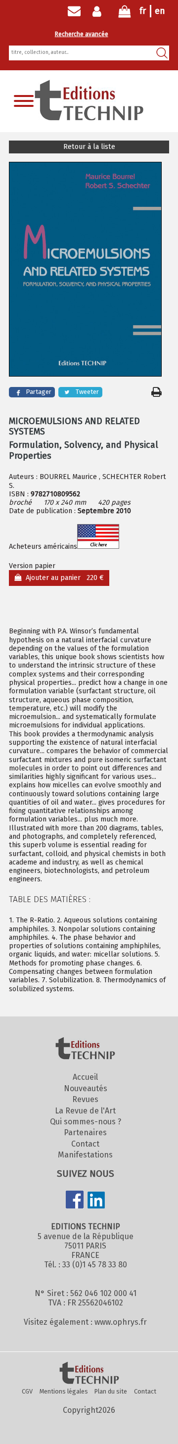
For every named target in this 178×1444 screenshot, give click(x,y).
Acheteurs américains (43, 546)
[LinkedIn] (96, 1201)
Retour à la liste (89, 147)
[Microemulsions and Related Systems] (85, 270)
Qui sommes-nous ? (85, 1121)
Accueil (85, 1077)
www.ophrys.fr (120, 1322)
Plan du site (110, 1391)
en (160, 10)
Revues (85, 1099)
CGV (27, 1391)
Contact (85, 1144)
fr (142, 10)
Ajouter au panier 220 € (63, 578)
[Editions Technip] (89, 1374)
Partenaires (85, 1132)
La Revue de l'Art (85, 1110)
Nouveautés (85, 1088)
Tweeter (87, 391)
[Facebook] (75, 1200)
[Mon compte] (99, 11)
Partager (38, 391)
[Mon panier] (124, 13)
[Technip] (89, 117)
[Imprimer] (156, 392)
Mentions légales (64, 1391)
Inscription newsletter (74, 11)
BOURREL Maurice (68, 477)
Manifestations (85, 1154)
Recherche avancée (81, 34)
